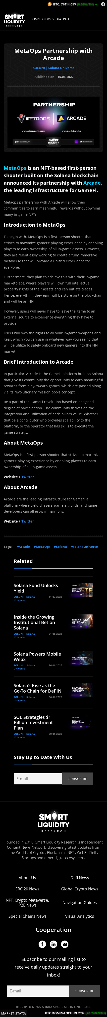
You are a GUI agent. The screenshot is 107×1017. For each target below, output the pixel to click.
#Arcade (23, 546)
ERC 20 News (27, 889)
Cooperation (53, 929)
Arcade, (92, 182)
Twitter (27, 476)
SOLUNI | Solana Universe (53, 68)
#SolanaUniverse (84, 546)
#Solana (60, 546)
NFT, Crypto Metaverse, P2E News (27, 902)
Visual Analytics (79, 916)
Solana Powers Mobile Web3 (37, 656)
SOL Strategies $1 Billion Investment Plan (33, 722)
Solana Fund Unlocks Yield (36, 588)
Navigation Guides (79, 902)
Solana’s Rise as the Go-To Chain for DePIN (37, 688)
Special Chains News (27, 916)
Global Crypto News (79, 889)
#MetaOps (42, 546)
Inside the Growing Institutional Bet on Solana (34, 622)
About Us (27, 877)
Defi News (79, 877)
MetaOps (15, 168)
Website (11, 476)
